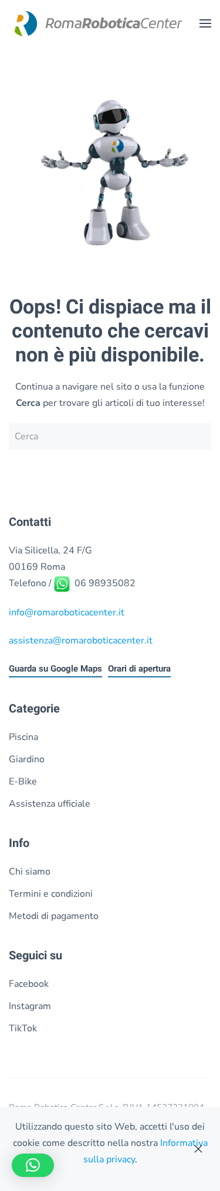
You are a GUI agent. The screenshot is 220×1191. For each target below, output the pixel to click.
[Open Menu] (205, 23)
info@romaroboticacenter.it (66, 612)
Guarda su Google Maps (55, 668)
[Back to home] (97, 23)
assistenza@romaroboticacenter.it (81, 640)
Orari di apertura (139, 668)
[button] (33, 1165)
